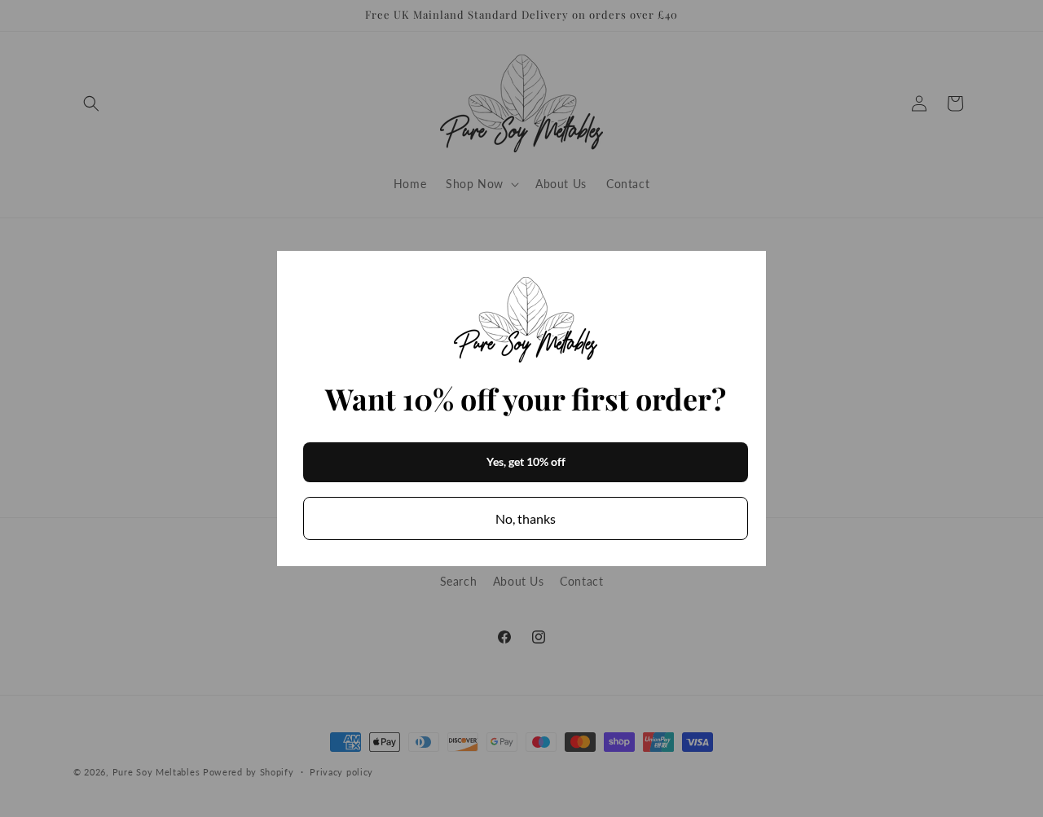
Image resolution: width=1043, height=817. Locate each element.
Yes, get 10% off (526, 461)
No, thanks (525, 518)
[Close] (746, 270)
